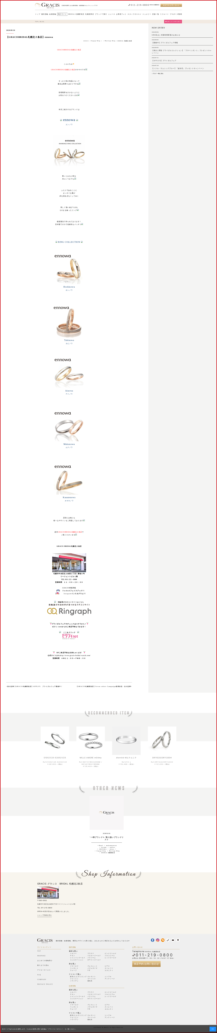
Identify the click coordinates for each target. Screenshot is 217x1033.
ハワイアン (74, 981)
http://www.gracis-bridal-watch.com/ (75, 655)
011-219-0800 (140, 5)
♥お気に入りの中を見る (173, 21)
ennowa (86, 40)
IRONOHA (103, 849)
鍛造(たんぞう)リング (78, 976)
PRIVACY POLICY (45, 984)
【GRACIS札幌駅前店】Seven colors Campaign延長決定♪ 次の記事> (104, 686)
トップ (37, 14)
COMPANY (41, 979)
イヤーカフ (74, 966)
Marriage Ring (110, 40)
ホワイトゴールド (94, 960)
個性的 (90, 981)
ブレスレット (92, 966)
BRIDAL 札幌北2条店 (125, 41)
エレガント (91, 976)
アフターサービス (44, 970)
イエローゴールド (94, 955)
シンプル (108, 976)
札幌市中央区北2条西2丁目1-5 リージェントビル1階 (56, 904)
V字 (89, 970)
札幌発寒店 (89, 14)
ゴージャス (91, 978)
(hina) (112, 849)
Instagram (67, 593)
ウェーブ (73, 970)
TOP (36, 21)
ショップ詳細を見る (44, 915)
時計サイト (62, 14)
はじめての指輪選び (44, 960)
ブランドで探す (101, 14)
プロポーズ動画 (176, 14)
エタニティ (109, 970)
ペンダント (74, 968)
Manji (101, 845)
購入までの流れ (43, 965)
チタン (72, 955)
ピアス (107, 966)
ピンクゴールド (111, 953)
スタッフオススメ (134, 14)
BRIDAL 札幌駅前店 (76, 14)
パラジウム (91, 957)
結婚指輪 (52, 14)
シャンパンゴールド (77, 957)
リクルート (164, 14)
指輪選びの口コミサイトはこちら (71, 602)
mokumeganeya (111, 845)
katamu (104, 847)
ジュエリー (146, 14)
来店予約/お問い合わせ (171, 5)
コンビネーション (77, 960)
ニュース (111, 14)
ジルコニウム (110, 955)
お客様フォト (121, 14)
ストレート (109, 968)
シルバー (73, 953)
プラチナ (90, 953)
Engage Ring (95, 40)
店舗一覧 (155, 14)
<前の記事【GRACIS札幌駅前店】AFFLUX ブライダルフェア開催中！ (34, 686)
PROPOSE (41, 955)
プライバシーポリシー (55, 1029)
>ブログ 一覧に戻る (157, 73)
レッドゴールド (111, 957)
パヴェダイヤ (92, 968)
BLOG (42, 21)
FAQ (39, 974)
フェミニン (74, 978)
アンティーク (110, 978)
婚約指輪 (44, 14)
